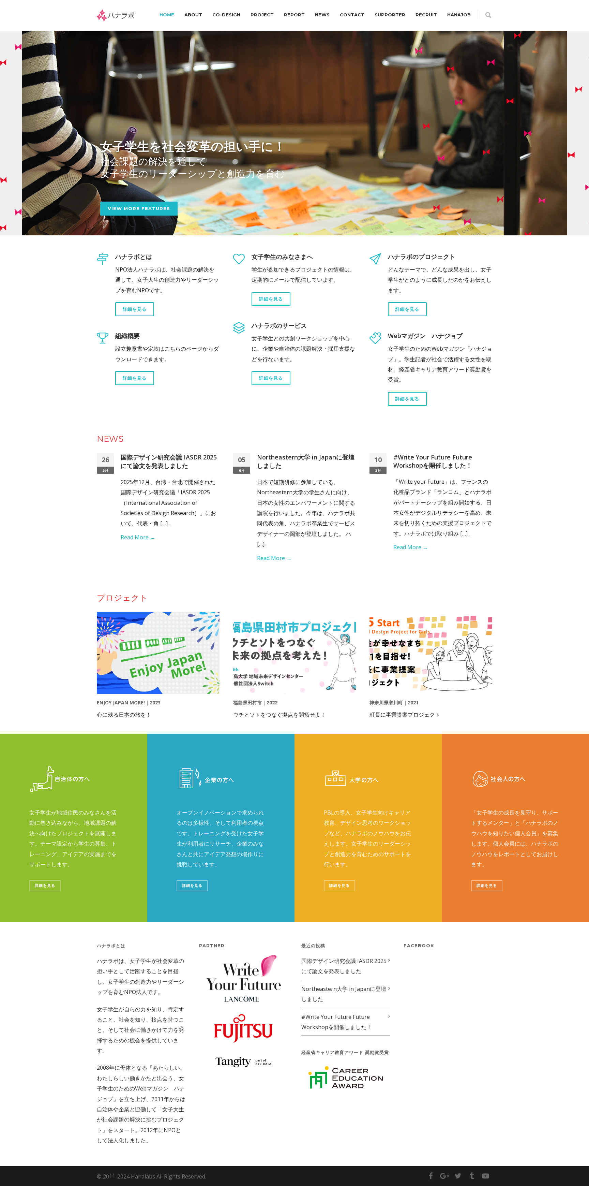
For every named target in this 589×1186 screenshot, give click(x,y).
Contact (352, 14)
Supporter (390, 14)
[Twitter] (458, 1176)
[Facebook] (431, 1176)
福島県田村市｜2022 (255, 702)
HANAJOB (459, 14)
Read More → (138, 537)
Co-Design (226, 14)
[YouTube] (485, 1176)
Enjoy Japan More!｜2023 (129, 702)
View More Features (139, 208)
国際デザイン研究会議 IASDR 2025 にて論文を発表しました (169, 461)
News (322, 14)
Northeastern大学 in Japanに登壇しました (343, 994)
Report (294, 14)
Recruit (426, 14)
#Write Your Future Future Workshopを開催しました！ (432, 461)
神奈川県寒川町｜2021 (394, 702)
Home (167, 14)
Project (262, 14)
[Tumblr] (472, 1176)
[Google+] (444, 1176)
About (193, 14)
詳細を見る (135, 309)
